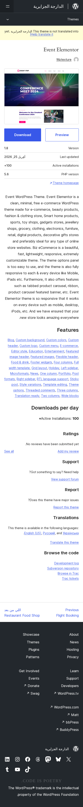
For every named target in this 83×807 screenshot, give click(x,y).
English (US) (32, 533)
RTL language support (52, 379)
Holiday (54, 368)
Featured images (42, 356)
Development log (66, 563)
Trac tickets (70, 578)
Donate (31, 686)
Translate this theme (64, 542)
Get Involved (29, 671)
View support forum (65, 479)
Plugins (34, 649)
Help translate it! (41, 34)
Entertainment (54, 351)
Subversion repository (63, 568)
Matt (73, 715)
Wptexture (64, 59)
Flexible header (67, 356)
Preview (62, 135)
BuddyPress (67, 730)
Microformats (19, 373)
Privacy (73, 657)
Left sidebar (69, 368)
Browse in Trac (68, 573)
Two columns (50, 395)
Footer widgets (41, 362)
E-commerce (69, 345)
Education (36, 351)
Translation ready (27, 395)
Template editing (55, 384)
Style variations (30, 384)
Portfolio (65, 373)
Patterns (32, 657)
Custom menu (48, 345)
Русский (49, 533)
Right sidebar (26, 379)
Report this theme (66, 507)
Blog (11, 340)
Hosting (73, 649)
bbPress (70, 722)
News (34, 373)
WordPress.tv (66, 693)
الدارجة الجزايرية (57, 749)
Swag (32, 693)
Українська (71, 533)
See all (9, 451)
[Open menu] (7, 6)
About (74, 634)
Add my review (68, 451)
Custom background (30, 340)
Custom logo (28, 345)
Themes (73, 19)
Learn (74, 671)
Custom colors (56, 340)
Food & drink (20, 362)
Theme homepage (66, 183)
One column (48, 373)
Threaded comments (40, 390)
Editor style (19, 351)
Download (22, 135)
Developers (70, 686)
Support (72, 678)
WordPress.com (64, 707)
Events (34, 678)
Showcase (31, 634)
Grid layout (39, 368)
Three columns (67, 390)
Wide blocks (70, 395)
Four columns (63, 362)
